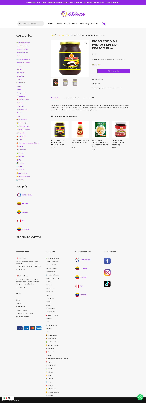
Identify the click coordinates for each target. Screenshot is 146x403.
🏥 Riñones (20, 180)
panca (100, 88)
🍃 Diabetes (20, 153)
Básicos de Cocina (23, 62)
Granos (19, 66)
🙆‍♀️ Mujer (19, 160)
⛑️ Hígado (19, 146)
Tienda (59, 23)
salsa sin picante (117, 88)
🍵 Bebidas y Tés (22, 109)
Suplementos (21, 56)
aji (98, 88)
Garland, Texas (23, 276)
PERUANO (110, 88)
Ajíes (68, 35)
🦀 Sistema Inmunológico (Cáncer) (27, 143)
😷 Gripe (19, 140)
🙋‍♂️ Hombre (20, 163)
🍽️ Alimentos (20, 83)
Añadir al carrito (113, 71)
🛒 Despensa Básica (23, 59)
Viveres (19, 79)
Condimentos (21, 96)
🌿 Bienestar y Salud (23, 42)
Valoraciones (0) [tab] (89, 98)
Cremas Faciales (22, 49)
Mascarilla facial (22, 52)
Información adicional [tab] (71, 98)
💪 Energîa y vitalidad (23, 129)
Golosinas (20, 106)
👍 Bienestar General (23, 176)
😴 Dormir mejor (21, 123)
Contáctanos (20, 307)
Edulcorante (21, 73)
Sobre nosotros (22, 310)
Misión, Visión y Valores (25, 313)
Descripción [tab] (55, 98)
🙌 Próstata (20, 156)
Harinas (19, 69)
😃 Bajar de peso (22, 119)
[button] (76, 23)
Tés (18, 116)
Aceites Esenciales (23, 46)
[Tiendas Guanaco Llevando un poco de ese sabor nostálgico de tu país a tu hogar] (73, 13)
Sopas (19, 86)
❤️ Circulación (21, 136)
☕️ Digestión (20, 133)
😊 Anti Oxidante (21, 173)
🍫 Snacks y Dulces (22, 99)
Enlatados (20, 76)
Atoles (19, 89)
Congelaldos (21, 93)
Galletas (20, 103)
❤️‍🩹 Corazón (20, 170)
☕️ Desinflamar (21, 150)
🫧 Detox (19, 166)
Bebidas (20, 113)
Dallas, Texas (22, 258)
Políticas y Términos (89, 23)
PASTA (105, 88)
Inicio (50, 23)
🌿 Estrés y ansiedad (23, 126)
